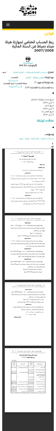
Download (28, 63)
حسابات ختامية (47, 138)
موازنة (27, 138)
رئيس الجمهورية (16, 86)
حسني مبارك (13, 80)
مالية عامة (35, 138)
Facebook (52, 143)
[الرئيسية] (28, 10)
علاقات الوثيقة (45, 120)
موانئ (21, 138)
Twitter (52, 147)
